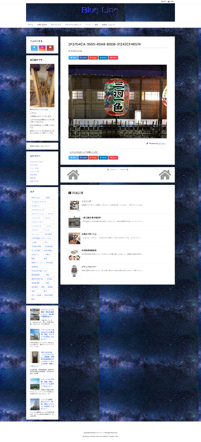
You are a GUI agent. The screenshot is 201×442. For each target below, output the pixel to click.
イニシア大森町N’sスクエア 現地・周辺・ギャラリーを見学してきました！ (47, 403)
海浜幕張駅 (36, 283)
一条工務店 (48, 234)
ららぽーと (36, 206)
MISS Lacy (36, 198)
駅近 (33, 299)
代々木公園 (36, 250)
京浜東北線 (49, 246)
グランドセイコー (89, 267)
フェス (48, 226)
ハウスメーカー (37, 222)
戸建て (47, 254)
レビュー (34, 171)
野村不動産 (49, 295)
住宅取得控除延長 (89, 250)
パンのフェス (36, 226)
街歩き (34, 181)
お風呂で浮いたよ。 (90, 234)
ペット (34, 168)
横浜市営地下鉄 (37, 279)
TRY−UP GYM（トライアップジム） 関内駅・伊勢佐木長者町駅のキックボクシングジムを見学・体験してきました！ (42, 359)
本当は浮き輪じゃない (40, 271)
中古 (46, 242)
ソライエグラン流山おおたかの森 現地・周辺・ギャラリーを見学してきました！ (47, 334)
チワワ (50, 214)
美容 (33, 178)
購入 (45, 291)
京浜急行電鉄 (36, 246)
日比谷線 (49, 263)
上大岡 (34, 242)
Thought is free (113, 436)
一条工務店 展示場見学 (91, 217)
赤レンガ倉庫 (36, 295)
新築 (45, 258)
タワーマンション (38, 214)
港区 (47, 283)
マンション (36, 234)
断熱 (33, 258)
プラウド (35, 230)
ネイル (34, 165)
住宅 (33, 175)
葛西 (43, 287)
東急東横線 (36, 275)
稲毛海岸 (35, 287)
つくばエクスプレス (39, 202)
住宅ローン (36, 254)
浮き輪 (49, 279)
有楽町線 (35, 267)
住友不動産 (48, 250)
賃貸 (33, 291)
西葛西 (50, 287)
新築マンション (37, 263)
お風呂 (47, 198)
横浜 (47, 275)
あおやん (162, 143)
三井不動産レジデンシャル (41, 238)
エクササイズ (36, 162)
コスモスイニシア (38, 210)
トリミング (86, 201)
